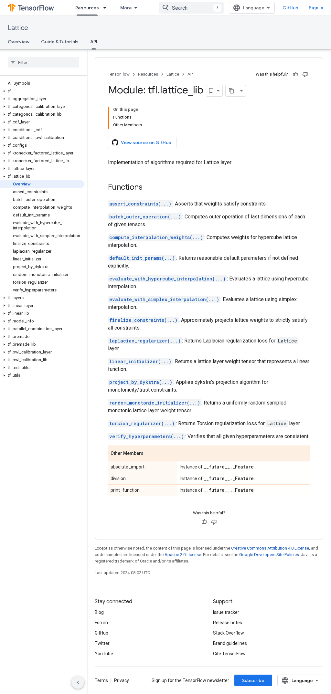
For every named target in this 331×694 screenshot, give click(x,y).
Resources (87, 8)
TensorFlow (119, 74)
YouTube (104, 653)
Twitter (102, 643)
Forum (101, 622)
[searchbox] (43, 62)
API (93, 42)
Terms (101, 680)
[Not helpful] (305, 74)
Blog (99, 612)
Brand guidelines (230, 643)
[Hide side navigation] (77, 682)
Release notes (227, 622)
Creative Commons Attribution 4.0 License (270, 548)
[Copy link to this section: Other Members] (150, 454)
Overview (18, 42)
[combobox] (191, 8)
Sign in (316, 7)
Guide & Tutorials (60, 42)
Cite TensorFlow (229, 653)
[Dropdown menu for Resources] (106, 8)
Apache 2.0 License (183, 554)
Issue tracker (226, 612)
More (126, 8)
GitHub (290, 8)
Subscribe (253, 680)
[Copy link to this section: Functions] (149, 188)
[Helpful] (295, 74)
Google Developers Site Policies (269, 554)
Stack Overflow (228, 633)
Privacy (121, 680)
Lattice (18, 28)
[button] (42, 91)
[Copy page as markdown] (231, 90)
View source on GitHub (146, 142)
